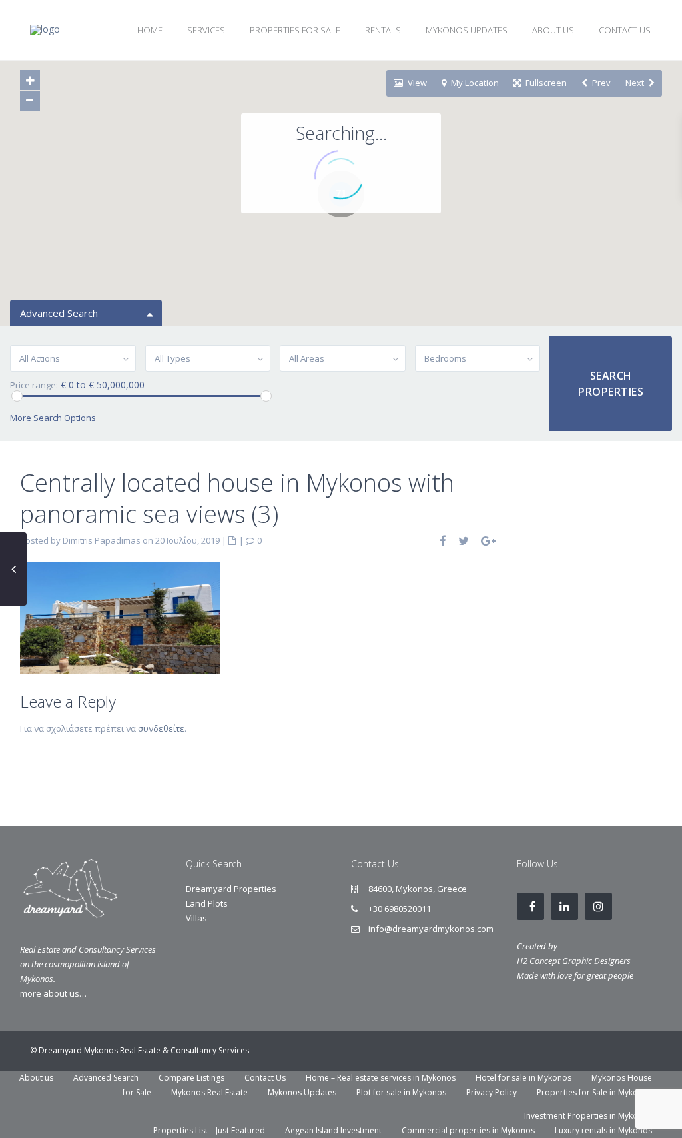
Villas (196, 918)
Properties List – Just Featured (209, 1130)
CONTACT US (625, 30)
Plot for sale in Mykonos (401, 1092)
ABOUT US (553, 30)
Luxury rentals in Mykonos (603, 1130)
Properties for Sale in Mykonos (594, 1092)
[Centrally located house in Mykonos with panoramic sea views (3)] (120, 616)
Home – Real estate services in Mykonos (381, 1077)
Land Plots (207, 903)
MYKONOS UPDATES (467, 30)
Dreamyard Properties (231, 889)
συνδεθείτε (161, 728)
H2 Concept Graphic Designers (574, 961)
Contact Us (265, 1077)
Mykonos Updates (302, 1092)
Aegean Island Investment (333, 1130)
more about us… (53, 993)
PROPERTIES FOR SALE (295, 30)
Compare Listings (191, 1077)
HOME (150, 30)
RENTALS (383, 30)
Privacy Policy (491, 1092)
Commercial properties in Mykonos (468, 1130)
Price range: (34, 385)
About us (36, 1077)
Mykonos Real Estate (209, 1092)
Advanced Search (106, 1077)
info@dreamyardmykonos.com (431, 929)
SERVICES (206, 30)
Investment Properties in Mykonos (588, 1115)
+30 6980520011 (399, 909)
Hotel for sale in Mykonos (523, 1077)
